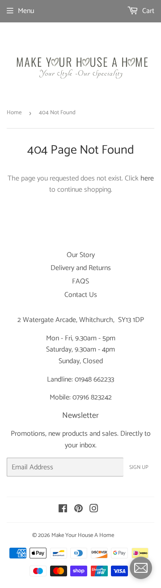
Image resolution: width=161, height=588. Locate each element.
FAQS (80, 281)
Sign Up (138, 467)
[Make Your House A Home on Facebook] (63, 510)
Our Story (81, 255)
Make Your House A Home (82, 535)
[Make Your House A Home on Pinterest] (78, 510)
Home (14, 112)
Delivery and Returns (81, 268)
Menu (26, 11)
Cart (147, 11)
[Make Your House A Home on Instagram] (93, 510)
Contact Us (80, 295)
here (147, 178)
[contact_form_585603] (141, 568)
